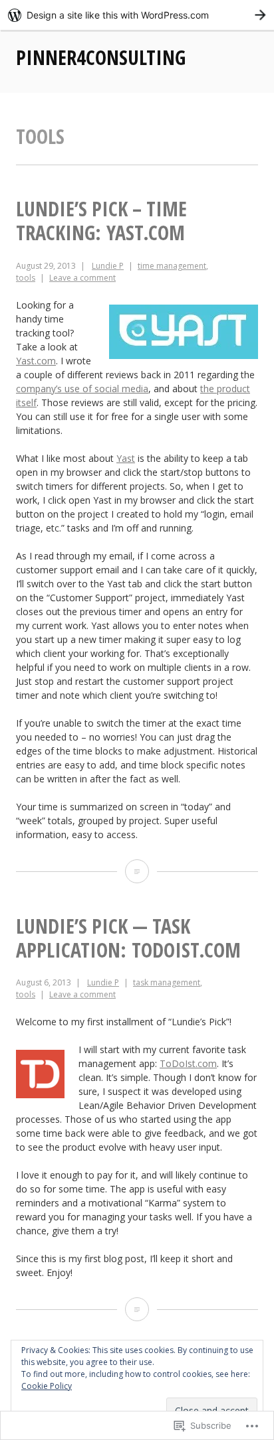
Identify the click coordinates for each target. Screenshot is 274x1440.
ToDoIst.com (188, 1063)
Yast (125, 458)
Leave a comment (82, 277)
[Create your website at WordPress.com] (137, 15)
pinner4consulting (101, 57)
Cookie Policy (46, 1386)
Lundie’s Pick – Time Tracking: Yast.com (101, 220)
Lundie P (108, 265)
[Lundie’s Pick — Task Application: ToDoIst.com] (137, 1309)
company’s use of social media (82, 388)
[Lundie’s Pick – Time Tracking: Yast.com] (137, 871)
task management (166, 982)
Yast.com (36, 360)
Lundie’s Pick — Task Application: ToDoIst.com (128, 938)
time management (172, 265)
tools (25, 277)
